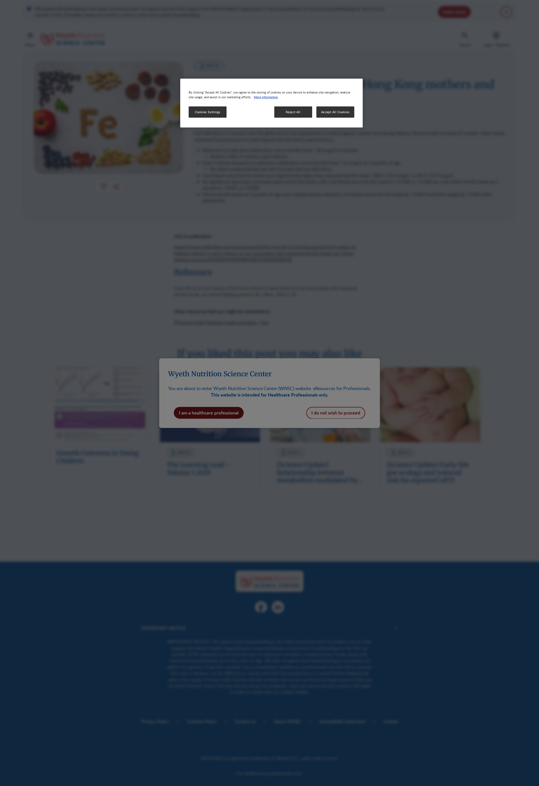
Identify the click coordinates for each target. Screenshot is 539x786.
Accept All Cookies (335, 112)
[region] (271, 103)
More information (266, 97)
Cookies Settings (207, 112)
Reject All (293, 112)
